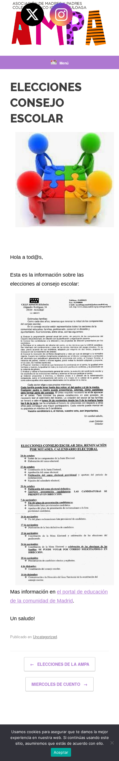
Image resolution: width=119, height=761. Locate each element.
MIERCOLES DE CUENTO (59, 684)
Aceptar (61, 752)
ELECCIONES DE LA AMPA (59, 664)
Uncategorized (45, 636)
